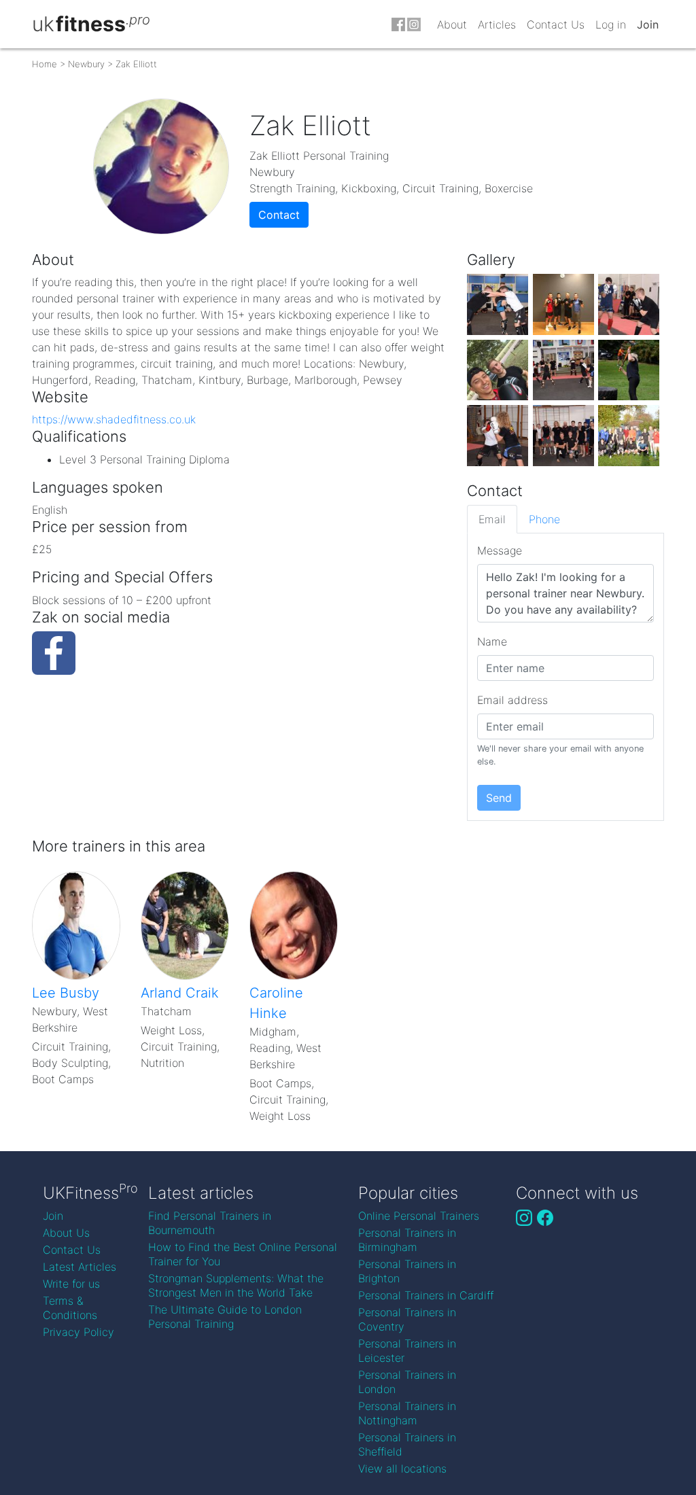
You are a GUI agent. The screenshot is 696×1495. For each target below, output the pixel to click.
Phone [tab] (544, 519)
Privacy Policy (78, 1332)
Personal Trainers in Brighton (407, 1271)
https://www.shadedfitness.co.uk (114, 419)
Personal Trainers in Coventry (407, 1319)
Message (499, 550)
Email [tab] (492, 519)
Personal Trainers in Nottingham (407, 1413)
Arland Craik (180, 993)
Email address (512, 700)
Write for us (71, 1283)
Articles (497, 24)
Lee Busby (65, 993)
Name (492, 641)
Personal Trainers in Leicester (407, 1351)
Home (44, 63)
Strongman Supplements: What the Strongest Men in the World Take (236, 1285)
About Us (66, 1232)
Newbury (86, 63)
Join (648, 24)
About (452, 24)
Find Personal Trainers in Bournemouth (209, 1223)
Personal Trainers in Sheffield (407, 1444)
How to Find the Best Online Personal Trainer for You (242, 1254)
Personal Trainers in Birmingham (407, 1240)
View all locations (402, 1468)
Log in (610, 24)
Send (499, 798)
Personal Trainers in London (407, 1382)
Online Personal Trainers (418, 1216)
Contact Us (556, 24)
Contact (279, 215)
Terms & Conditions (70, 1308)
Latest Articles (79, 1266)
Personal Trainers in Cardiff (425, 1295)
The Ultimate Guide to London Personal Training (225, 1317)
